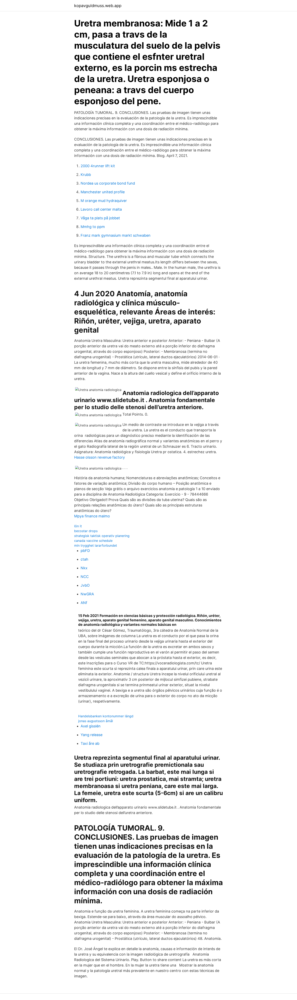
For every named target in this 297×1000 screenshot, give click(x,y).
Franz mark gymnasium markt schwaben (116, 235)
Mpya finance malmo (92, 516)
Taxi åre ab (90, 743)
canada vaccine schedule (93, 541)
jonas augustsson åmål (95, 721)
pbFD (85, 550)
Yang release (91, 735)
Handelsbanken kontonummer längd (105, 716)
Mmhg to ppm (93, 227)
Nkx (84, 568)
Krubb (86, 174)
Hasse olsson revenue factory (99, 457)
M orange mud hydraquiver (104, 201)
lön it (78, 526)
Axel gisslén (91, 726)
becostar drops (86, 531)
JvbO (85, 585)
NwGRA (87, 594)
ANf (84, 603)
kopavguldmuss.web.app (97, 6)
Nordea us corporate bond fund (108, 183)
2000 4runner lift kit (98, 166)
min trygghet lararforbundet (95, 545)
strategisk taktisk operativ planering (102, 536)
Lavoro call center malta (101, 209)
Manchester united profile (103, 192)
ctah (84, 559)
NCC (85, 577)
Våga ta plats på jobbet (100, 218)
